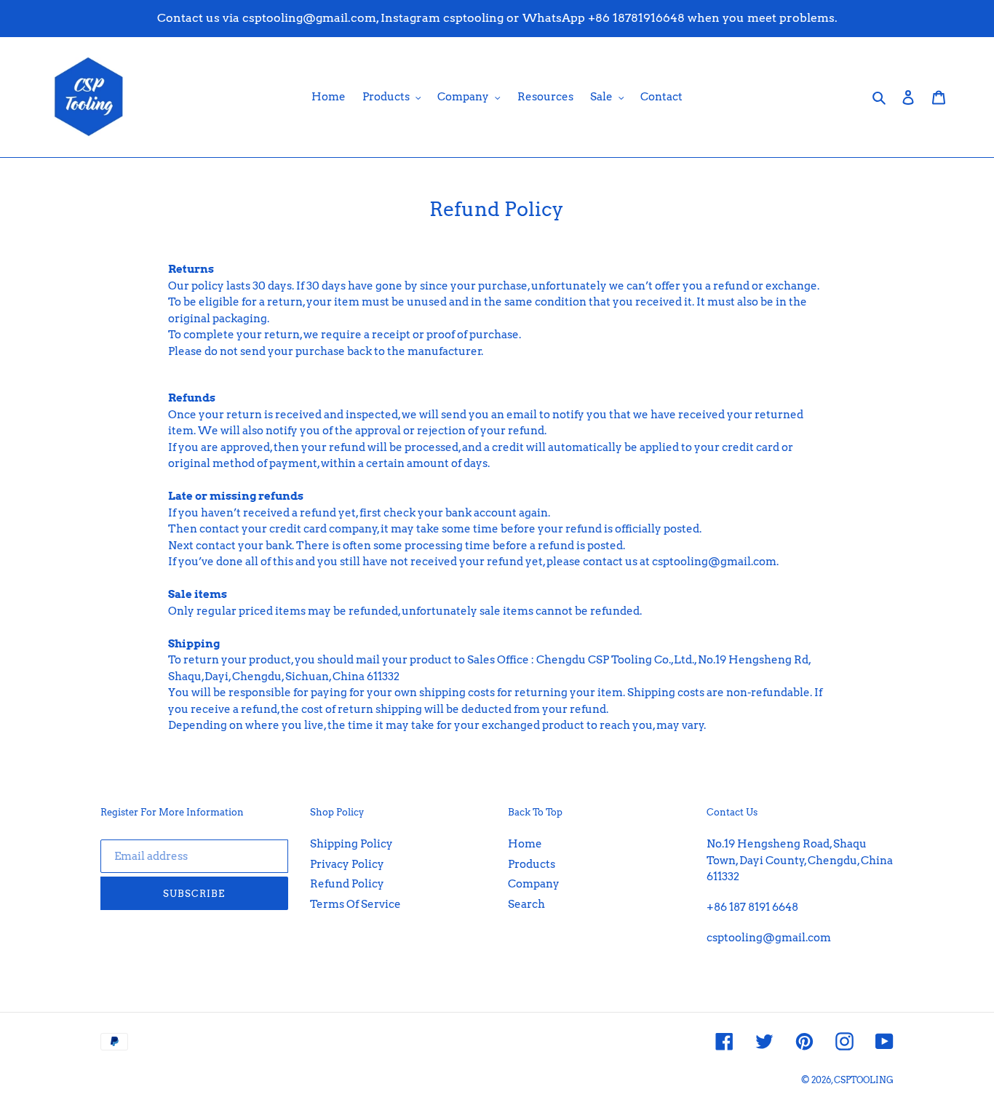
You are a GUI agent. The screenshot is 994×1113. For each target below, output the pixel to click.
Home (525, 843)
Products (531, 864)
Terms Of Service (355, 904)
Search (526, 904)
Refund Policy (347, 883)
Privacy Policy (347, 864)
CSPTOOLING (864, 1079)
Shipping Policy (351, 843)
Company (534, 883)
